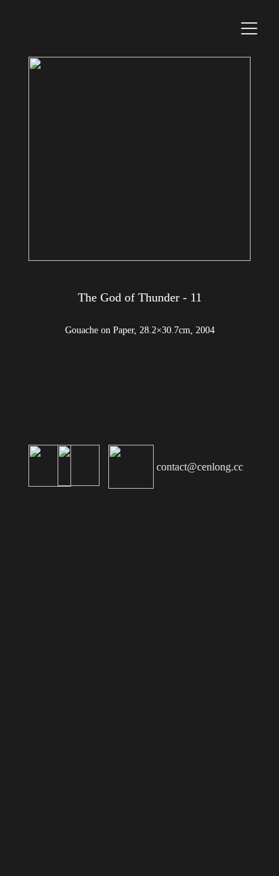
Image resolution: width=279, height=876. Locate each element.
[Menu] (249, 28)
